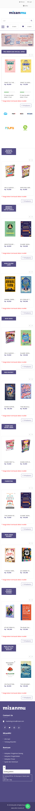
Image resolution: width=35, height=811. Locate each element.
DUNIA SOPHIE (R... (9, 407)
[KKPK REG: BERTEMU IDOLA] (25, 174)
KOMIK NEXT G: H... (9, 462)
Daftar (26, 6)
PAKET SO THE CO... (9, 82)
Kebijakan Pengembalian (12, 756)
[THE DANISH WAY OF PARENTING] (9, 502)
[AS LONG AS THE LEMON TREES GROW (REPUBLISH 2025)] (25, 286)
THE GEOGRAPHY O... (25, 684)
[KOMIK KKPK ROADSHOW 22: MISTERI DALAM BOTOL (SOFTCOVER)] (25, 449)
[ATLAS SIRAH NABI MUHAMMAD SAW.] (9, 614)
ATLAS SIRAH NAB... (9, 627)
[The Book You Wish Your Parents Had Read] (25, 614)
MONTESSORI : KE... (9, 244)
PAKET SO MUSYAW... (25, 82)
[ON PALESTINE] (9, 671)
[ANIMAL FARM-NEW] (9, 286)
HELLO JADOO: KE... (9, 353)
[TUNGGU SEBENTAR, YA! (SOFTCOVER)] (9, 558)
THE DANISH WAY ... (9, 516)
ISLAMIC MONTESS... (25, 244)
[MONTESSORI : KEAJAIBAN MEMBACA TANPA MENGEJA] (9, 231)
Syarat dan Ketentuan (11, 762)
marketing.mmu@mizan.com (15, 721)
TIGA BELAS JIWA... (25, 407)
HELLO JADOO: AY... (9, 188)
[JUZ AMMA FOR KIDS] (25, 558)
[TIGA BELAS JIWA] (25, 394)
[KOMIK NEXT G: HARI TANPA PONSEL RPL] (9, 449)
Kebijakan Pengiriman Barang (13, 753)
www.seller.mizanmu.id (17, 808)
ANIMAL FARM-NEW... (9, 299)
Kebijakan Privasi (9, 759)
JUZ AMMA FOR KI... (25, 571)
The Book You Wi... (25, 627)
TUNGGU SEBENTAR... (9, 571)
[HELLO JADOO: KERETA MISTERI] (9, 340)
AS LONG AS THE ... (25, 299)
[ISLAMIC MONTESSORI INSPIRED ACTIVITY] (25, 231)
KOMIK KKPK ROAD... (25, 462)
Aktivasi (22, 2)
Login (30, 2)
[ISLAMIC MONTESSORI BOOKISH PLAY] (25, 340)
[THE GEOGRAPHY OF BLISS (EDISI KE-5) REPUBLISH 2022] (25, 671)
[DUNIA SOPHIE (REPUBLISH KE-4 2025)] (9, 394)
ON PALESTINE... (9, 684)
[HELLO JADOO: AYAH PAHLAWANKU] (9, 174)
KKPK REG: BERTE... (25, 188)
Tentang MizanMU (10, 742)
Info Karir (7, 739)
